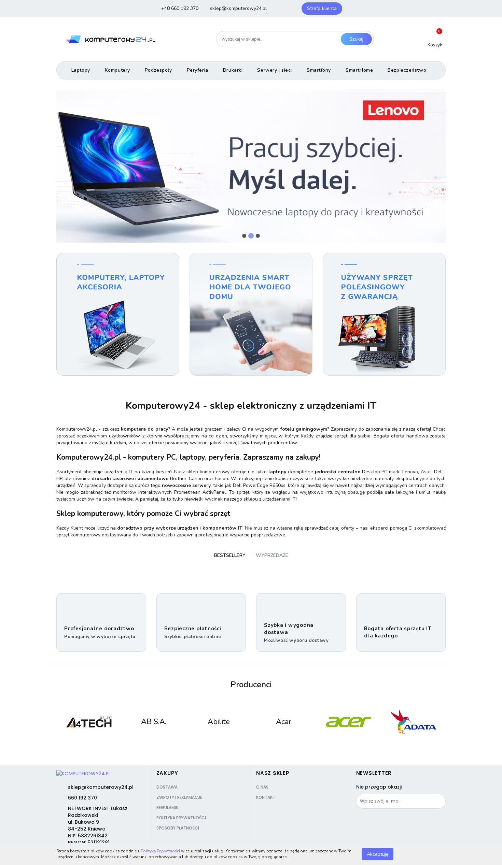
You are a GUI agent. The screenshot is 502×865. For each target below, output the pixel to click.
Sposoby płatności (177, 828)
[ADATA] (413, 722)
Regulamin (167, 807)
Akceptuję (377, 854)
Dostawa (167, 787)
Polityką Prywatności (160, 851)
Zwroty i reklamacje (179, 797)
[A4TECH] (88, 722)
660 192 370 (82, 797)
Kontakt (265, 797)
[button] (167, 773)
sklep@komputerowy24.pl (101, 787)
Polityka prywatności (181, 818)
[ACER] (348, 722)
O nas (262, 787)
